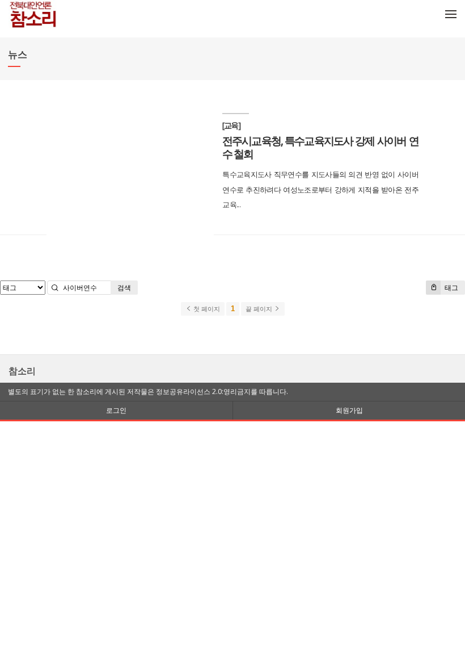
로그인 (116, 410)
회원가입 (349, 410)
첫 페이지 (206, 308)
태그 (450, 287)
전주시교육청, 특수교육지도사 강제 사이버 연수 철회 (320, 147)
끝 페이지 (260, 308)
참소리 (22, 371)
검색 (124, 287)
